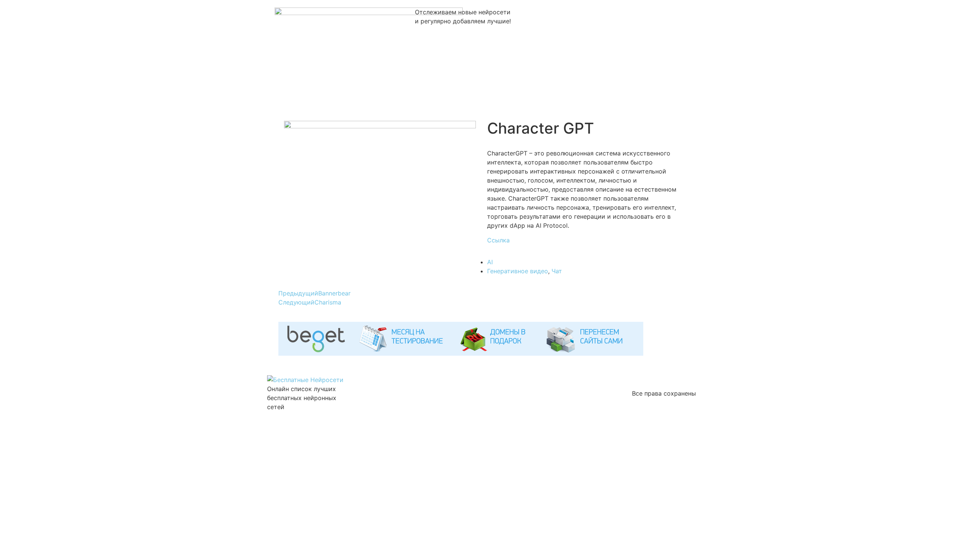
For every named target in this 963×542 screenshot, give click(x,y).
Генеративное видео (517, 271)
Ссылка (498, 240)
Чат (556, 271)
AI (490, 262)
